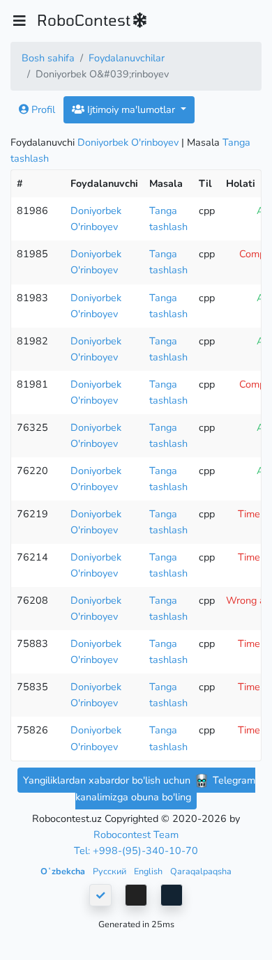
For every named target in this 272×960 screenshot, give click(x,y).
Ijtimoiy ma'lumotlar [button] (131, 109)
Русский (110, 871)
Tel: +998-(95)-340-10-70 (136, 851)
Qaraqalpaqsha (201, 871)
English (149, 871)
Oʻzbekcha (63, 871)
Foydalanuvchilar (127, 58)
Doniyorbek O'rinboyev (128, 142)
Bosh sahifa (48, 58)
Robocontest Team (136, 834)
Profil (42, 109)
